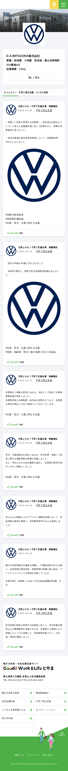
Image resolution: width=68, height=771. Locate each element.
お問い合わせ (47, 755)
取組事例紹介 (42, 693)
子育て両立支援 (43, 701)
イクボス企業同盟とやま (14, 710)
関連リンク (19, 755)
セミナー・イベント (45, 710)
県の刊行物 (7, 718)
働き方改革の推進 (10, 693)
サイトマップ (33, 755)
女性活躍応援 (8, 701)
